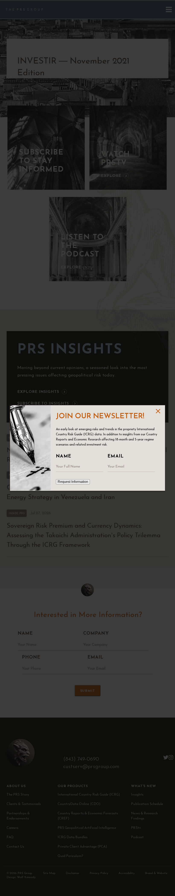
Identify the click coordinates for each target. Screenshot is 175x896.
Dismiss (158, 411)
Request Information (73, 481)
